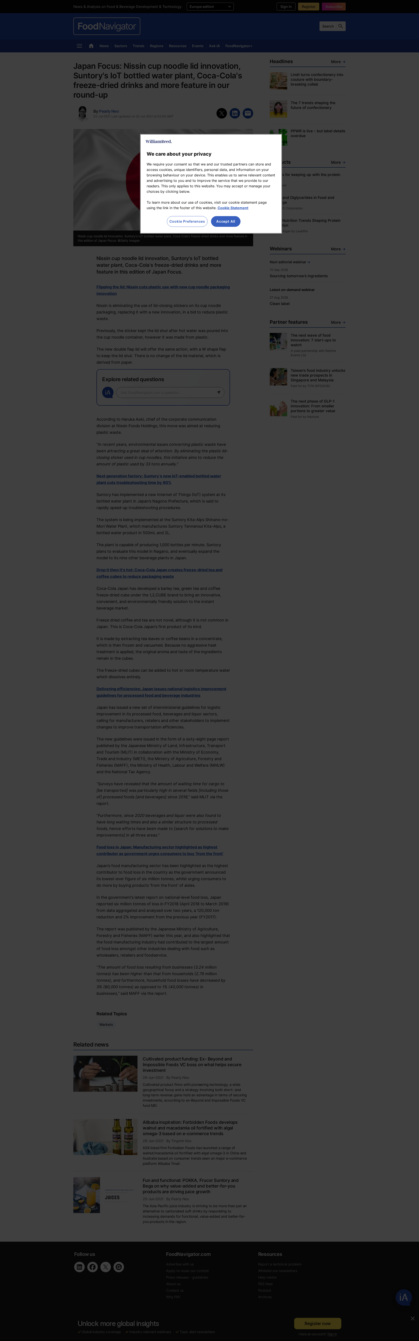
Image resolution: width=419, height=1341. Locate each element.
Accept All (225, 221)
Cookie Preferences (187, 221)
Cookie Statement (233, 208)
